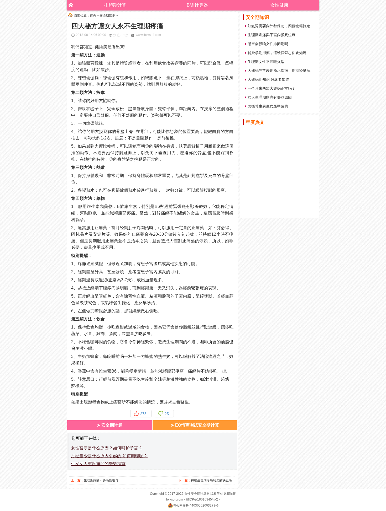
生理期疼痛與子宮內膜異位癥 (271, 35)
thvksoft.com (174, 499)
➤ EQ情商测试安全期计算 (195, 425)
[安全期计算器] (69, 5)
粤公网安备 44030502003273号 (195, 505)
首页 (93, 15)
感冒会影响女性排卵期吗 (268, 44)
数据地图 (230, 494)
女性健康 (279, 5)
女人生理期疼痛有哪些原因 (270, 97)
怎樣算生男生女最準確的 (268, 106)
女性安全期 (192, 494)
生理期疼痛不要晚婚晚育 (101, 480)
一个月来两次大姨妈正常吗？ (271, 88)
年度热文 (255, 122)
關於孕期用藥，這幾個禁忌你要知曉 (277, 53)
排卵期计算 (115, 5)
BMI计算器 (197, 5)
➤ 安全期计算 (109, 425)
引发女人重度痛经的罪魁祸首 (98, 463)
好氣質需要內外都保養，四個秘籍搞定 (279, 26)
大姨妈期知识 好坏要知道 (268, 79)
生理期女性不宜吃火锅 (266, 62)
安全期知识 (107, 15)
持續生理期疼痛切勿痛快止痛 (211, 480)
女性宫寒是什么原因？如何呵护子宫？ (106, 448)
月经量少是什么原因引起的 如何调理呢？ (109, 456)
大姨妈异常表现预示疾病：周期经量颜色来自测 (286, 70)
